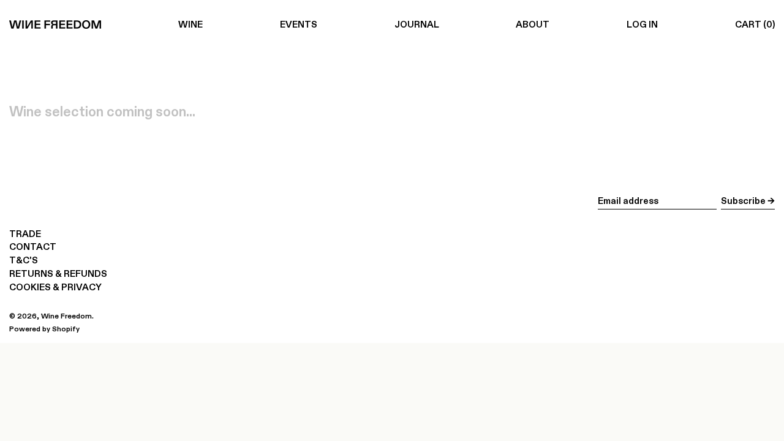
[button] (755, 24)
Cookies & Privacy (55, 287)
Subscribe (743, 200)
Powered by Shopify (44, 328)
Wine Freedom (66, 315)
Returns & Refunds (58, 273)
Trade (25, 233)
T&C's (23, 260)
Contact (32, 246)
